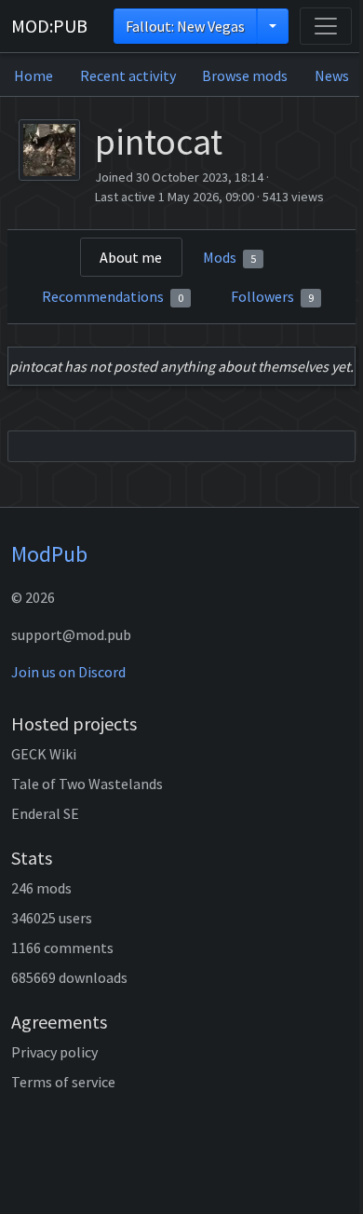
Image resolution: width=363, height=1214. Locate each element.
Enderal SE (45, 813)
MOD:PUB (49, 25)
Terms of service (63, 1081)
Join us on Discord (68, 671)
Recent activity (128, 75)
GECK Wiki (43, 753)
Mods (229, 257)
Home (33, 75)
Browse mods (245, 75)
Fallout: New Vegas (185, 26)
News (332, 75)
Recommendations (112, 296)
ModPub (49, 553)
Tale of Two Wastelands (87, 783)
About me (131, 257)
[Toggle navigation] (326, 26)
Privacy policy (54, 1052)
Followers (272, 296)
